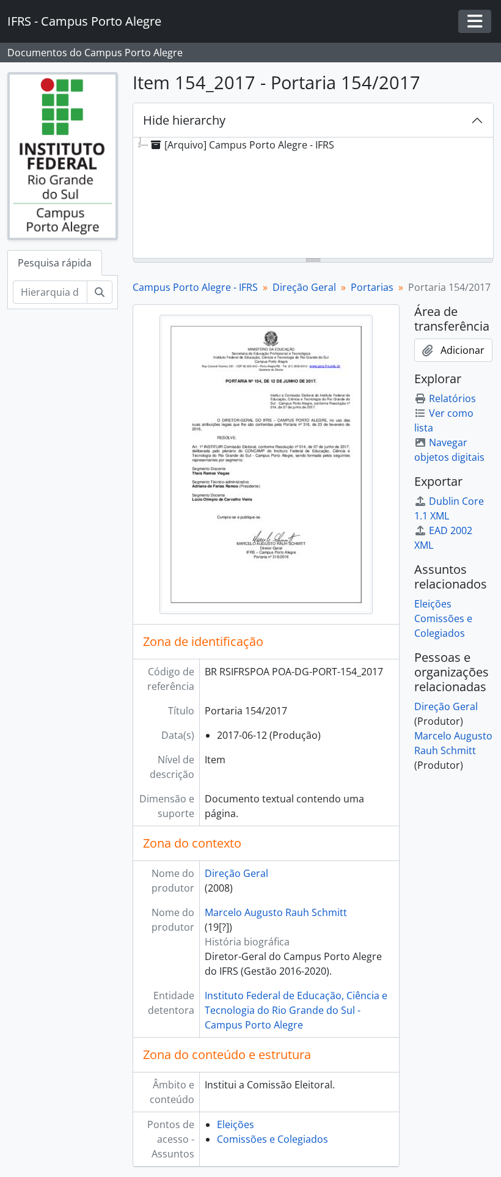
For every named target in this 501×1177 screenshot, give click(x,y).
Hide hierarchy (184, 120)
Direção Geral (304, 287)
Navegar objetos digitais (449, 450)
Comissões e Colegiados (272, 1139)
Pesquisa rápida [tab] (55, 263)
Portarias (372, 287)
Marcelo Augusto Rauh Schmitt (276, 912)
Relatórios (452, 398)
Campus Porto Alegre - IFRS (195, 287)
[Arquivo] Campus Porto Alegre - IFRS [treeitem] (249, 145)
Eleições (235, 1124)
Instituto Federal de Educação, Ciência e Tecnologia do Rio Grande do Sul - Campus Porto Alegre (296, 1010)
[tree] (313, 199)
